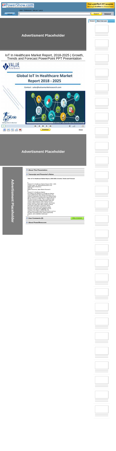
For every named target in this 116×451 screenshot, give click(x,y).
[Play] (43, 126)
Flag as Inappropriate (8, 129)
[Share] (77, 130)
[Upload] (10, 14)
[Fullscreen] (83, 126)
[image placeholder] (101, 28)
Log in (41, 10)
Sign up (35, 10)
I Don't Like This (12, 129)
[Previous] (39, 126)
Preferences (27, 10)
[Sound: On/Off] (70, 126)
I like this (16, 129)
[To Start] (35, 126)
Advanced (107, 14)
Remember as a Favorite (20, 129)
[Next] (46, 126)
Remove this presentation (4, 129)
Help (21, 10)
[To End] (50, 126)
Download (45, 129)
